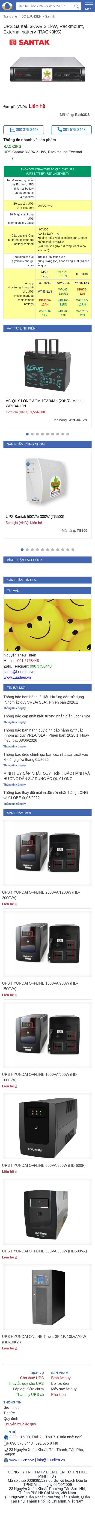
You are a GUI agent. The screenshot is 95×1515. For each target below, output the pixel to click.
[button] (27, 433)
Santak (50, 16)
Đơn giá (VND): (15, 107)
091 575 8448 (74, 130)
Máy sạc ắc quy (64, 1389)
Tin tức (9, 1413)
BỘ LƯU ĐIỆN (31, 16)
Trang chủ (10, 16)
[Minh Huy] (7, 6)
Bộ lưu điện (60, 1383)
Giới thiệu (11, 1407)
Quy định (10, 1419)
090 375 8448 (27, 130)
